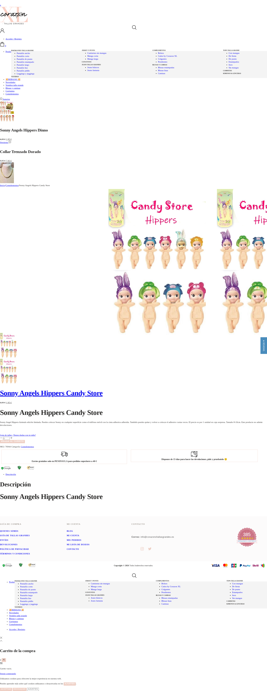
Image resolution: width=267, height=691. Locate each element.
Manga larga (92, 59)
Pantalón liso (22, 68)
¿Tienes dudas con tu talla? (24, 435)
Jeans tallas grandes (91, 64)
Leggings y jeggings (25, 74)
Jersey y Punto (88, 50)
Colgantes (162, 59)
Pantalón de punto (24, 59)
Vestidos (15, 76)
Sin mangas (234, 68)
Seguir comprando (8, 674)
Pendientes (162, 62)
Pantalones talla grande (22, 50)
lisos (231, 65)
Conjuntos (86, 62)
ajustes (70, 684)
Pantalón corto (23, 56)
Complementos (159, 50)
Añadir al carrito (12, 441)
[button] (263, 345)
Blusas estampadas (166, 67)
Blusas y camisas (159, 65)
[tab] (136, 474)
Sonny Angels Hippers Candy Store (51, 393)
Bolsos (161, 53)
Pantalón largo (23, 65)
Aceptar (6, 689)
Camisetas (227, 70)
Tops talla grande (231, 50)
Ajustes (33, 689)
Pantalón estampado (25, 62)
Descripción (11, 474)
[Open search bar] (133, 27)
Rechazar (20, 689)
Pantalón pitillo (23, 71)
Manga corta (92, 56)
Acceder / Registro (14, 39)
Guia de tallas (6, 435)
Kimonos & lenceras (232, 73)
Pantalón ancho (23, 53)
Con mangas (234, 53)
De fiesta (232, 56)
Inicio (2, 185)
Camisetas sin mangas (96, 53)
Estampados (234, 62)
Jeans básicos (93, 67)
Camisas (161, 73)
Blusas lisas (163, 70)
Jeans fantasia (93, 70)
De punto (233, 59)
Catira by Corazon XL (167, 56)
